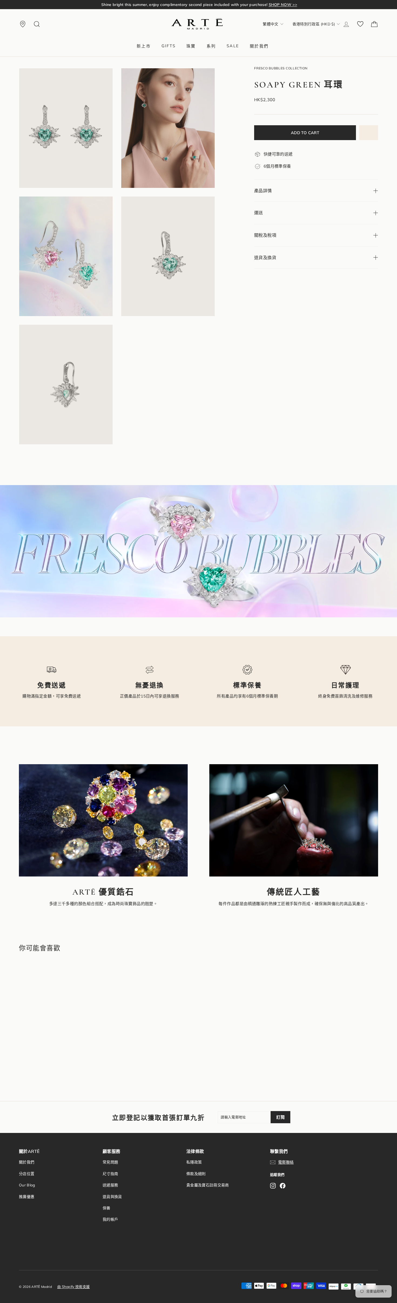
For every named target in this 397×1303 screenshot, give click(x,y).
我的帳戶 (110, 1219)
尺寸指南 (110, 1173)
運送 (258, 212)
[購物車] (374, 24)
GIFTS (169, 45)
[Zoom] (66, 128)
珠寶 (191, 46)
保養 (106, 1208)
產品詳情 (263, 190)
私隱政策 (194, 1162)
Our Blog (27, 1185)
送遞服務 (110, 1185)
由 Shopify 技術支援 (73, 1286)
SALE (233, 45)
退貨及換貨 (265, 257)
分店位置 (26, 1173)
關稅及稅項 (265, 235)
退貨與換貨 (112, 1196)
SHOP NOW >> (272, 4)
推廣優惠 (26, 1196)
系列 (211, 46)
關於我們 (259, 46)
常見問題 (110, 1162)
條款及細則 (196, 1173)
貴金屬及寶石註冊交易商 (207, 1185)
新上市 (144, 46)
